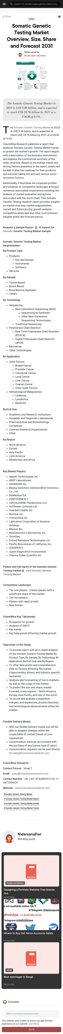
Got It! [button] (31, 1029)
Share (8, 16)
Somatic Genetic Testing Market (32, 127)
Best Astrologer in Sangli (18, 977)
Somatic (8, 231)
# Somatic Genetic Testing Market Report (21, 799)
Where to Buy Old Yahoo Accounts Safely (28, 933)
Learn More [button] (33, 1024)
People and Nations (15, 883)
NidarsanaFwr (31, 52)
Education (11, 926)
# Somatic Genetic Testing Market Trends (21, 808)
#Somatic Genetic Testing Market (18, 794)
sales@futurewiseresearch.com (31, 753)
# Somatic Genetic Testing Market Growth (21, 803)
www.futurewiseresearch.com (32, 787)
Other (31, 18)
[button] (34, 4)
